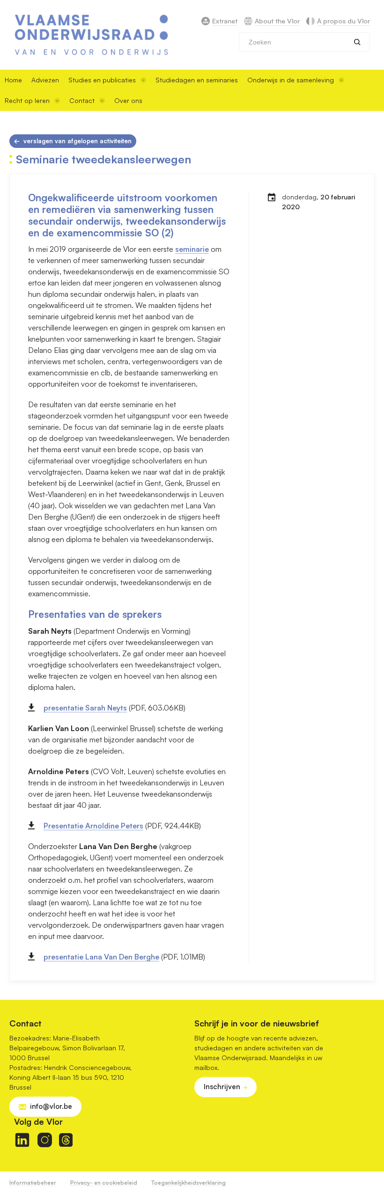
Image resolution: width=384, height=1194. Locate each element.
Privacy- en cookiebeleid (103, 1182)
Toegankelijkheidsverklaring (188, 1182)
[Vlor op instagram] (45, 1140)
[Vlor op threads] (66, 1140)
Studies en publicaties (102, 80)
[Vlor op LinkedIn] (22, 1140)
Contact (82, 100)
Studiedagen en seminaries (196, 80)
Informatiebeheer (32, 1182)
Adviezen (45, 80)
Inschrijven (222, 1086)
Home (13, 80)
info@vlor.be (51, 1106)
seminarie (192, 249)
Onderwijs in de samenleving (290, 80)
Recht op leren (27, 100)
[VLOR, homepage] (91, 35)
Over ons (128, 100)
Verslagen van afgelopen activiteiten (77, 141)
